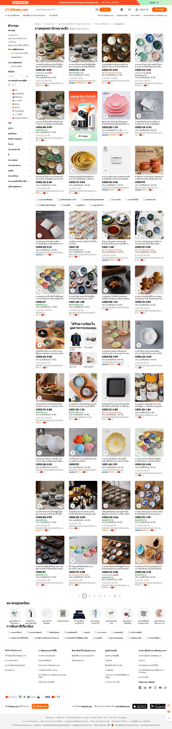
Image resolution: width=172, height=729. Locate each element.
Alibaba (37, 24)
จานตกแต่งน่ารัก (97, 205)
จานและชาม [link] (119, 24)
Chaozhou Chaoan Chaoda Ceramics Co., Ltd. (149, 365)
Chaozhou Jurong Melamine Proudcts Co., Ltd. (50, 470)
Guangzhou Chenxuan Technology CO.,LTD (149, 83)
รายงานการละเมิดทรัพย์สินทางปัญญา (117, 676)
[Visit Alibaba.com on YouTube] (160, 687)
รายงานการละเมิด (112, 682)
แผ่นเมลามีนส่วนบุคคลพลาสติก (94, 200)
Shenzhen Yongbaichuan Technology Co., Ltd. (50, 420)
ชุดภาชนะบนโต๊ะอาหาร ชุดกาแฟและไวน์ (74, 24)
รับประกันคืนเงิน (44, 660)
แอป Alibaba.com (123, 706)
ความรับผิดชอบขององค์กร (15, 665)
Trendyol (112, 718)
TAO (105, 718)
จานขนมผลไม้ (118, 632)
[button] (96, 9)
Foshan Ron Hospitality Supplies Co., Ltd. (116, 187)
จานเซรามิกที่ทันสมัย (46, 200)
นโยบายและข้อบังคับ (46, 682)
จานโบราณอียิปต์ (136, 632)
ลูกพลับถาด (81, 205)
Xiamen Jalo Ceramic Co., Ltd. (146, 187)
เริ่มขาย (142, 660)
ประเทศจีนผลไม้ (71, 632)
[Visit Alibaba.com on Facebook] (140, 687)
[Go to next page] (119, 596)
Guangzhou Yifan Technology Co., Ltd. (149, 310)
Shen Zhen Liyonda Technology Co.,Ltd (83, 254)
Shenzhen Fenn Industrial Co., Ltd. (115, 133)
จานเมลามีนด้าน (16, 632)
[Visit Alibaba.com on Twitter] (150, 687)
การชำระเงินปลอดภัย (46, 656)
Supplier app (86, 706)
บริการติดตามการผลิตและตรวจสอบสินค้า (52, 676)
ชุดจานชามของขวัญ (116, 638)
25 (115, 596)
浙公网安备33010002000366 (127, 725)
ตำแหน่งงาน (10, 670)
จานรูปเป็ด (98, 638)
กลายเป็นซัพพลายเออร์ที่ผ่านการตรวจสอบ (151, 671)
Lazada (86, 718)
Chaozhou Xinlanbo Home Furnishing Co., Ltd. (149, 473)
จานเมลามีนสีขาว (154, 638)
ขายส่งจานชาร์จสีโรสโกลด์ (19, 638)
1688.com (60, 718)
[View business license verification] (109, 725)
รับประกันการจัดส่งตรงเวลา (49, 665)
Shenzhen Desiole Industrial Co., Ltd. (149, 258)
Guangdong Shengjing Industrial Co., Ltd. (116, 417)
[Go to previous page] (79, 596)
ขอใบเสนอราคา (78, 660)
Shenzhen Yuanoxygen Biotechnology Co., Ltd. (50, 365)
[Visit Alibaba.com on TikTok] (165, 687)
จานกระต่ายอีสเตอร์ (35, 632)
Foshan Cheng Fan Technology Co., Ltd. (116, 81)
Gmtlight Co (40, 312)
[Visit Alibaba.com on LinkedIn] (145, 687)
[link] (168, 705)
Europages (122, 718)
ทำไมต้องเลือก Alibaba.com (15, 656)
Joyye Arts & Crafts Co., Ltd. (113, 362)
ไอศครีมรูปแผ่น (54, 632)
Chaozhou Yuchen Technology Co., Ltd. (83, 191)
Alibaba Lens (13, 706)
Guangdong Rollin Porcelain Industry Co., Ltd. (50, 252)
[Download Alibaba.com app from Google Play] (158, 706)
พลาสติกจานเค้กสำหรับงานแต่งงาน (47, 638)
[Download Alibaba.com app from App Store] (139, 706)
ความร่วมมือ (143, 677)
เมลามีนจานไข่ (150, 200)
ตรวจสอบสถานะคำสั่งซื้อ (148, 665)
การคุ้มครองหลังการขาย (47, 670)
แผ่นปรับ (87, 632)
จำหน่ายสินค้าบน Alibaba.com (150, 656)
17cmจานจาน (101, 632)
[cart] (130, 10)
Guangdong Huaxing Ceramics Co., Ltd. (149, 133)
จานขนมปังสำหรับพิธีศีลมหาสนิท (77, 638)
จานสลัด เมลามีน (135, 638)
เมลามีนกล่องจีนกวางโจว (68, 200)
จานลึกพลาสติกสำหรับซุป (47, 205)
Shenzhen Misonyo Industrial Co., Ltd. (50, 83)
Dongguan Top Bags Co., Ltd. (80, 417)
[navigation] (19, 310)
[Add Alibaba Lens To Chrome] (40, 706)
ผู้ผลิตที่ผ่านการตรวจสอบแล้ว (83, 656)
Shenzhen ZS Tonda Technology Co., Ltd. (83, 312)
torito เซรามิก (116, 200)
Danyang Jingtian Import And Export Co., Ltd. (116, 307)
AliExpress (50, 718)
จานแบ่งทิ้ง (66, 205)
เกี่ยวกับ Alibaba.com (13, 650)
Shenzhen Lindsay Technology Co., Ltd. (83, 81)
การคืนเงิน (109, 670)
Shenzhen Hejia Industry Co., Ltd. (115, 258)
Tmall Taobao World (73, 718)
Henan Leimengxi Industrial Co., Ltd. (50, 191)
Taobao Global (96, 718)
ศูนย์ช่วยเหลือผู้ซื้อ (112, 656)
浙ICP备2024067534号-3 (150, 725)
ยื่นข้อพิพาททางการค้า (113, 665)
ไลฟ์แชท (108, 660)
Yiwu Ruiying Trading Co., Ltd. (146, 415)
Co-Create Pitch (11, 660)
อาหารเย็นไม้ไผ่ (133, 200)
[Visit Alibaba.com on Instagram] (155, 687)
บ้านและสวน (49, 24)
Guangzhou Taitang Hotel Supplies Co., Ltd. (83, 470)
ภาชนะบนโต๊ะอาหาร (102, 24)
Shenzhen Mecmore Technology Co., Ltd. (50, 138)
